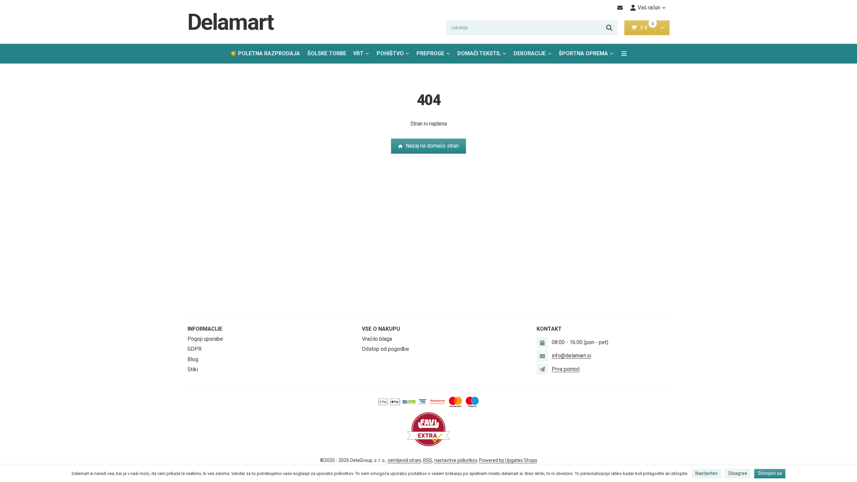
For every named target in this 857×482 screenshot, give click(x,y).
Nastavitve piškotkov (455, 460)
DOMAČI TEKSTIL (479, 53)
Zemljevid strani (404, 460)
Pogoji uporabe (205, 339)
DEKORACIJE (530, 53)
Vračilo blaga (377, 339)
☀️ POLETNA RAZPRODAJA (265, 53)
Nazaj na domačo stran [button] (432, 146)
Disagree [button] (737, 473)
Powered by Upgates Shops (508, 460)
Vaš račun (649, 7)
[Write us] (542, 369)
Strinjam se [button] (770, 473)
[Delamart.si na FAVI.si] (428, 429)
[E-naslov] (620, 7)
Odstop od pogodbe (385, 349)
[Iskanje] (609, 27)
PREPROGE (430, 53)
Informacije (204, 329)
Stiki (192, 369)
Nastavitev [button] (706, 473)
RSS (427, 460)
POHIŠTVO (390, 53)
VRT (358, 53)
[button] (662, 27)
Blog (192, 359)
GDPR (194, 349)
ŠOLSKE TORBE (326, 53)
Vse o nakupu (381, 329)
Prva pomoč (566, 369)
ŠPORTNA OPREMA (583, 53)
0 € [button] (646, 27)
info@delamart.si (571, 355)
